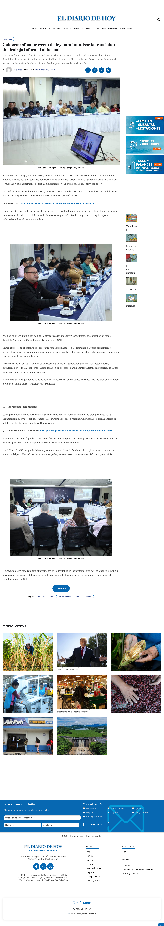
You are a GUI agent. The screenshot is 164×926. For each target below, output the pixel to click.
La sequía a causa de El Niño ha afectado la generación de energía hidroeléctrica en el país (79, 752)
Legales (126, 865)
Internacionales (118, 808)
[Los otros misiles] (131, 238)
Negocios (90, 812)
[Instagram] (43, 866)
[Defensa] (131, 298)
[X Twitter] (101, 70)
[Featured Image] (28, 670)
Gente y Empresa (95, 880)
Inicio (89, 851)
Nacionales (91, 808)
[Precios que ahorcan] (131, 258)
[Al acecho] (131, 281)
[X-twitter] (50, 866)
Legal (125, 851)
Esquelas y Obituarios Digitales (138, 869)
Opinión (139, 808)
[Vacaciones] (131, 218)
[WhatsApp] (108, 70)
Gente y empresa (94, 816)
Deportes (115, 812)
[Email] (95, 70)
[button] (159, 20)
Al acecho (131, 289)
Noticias (90, 856)
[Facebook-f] (36, 866)
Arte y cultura (141, 812)
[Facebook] (88, 70)
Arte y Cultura (93, 876)
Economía (91, 864)
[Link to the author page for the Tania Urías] (9, 70)
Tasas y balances (131, 873)
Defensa (130, 305)
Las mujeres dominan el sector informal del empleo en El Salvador (57, 203)
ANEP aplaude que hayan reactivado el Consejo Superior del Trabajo (76, 430)
